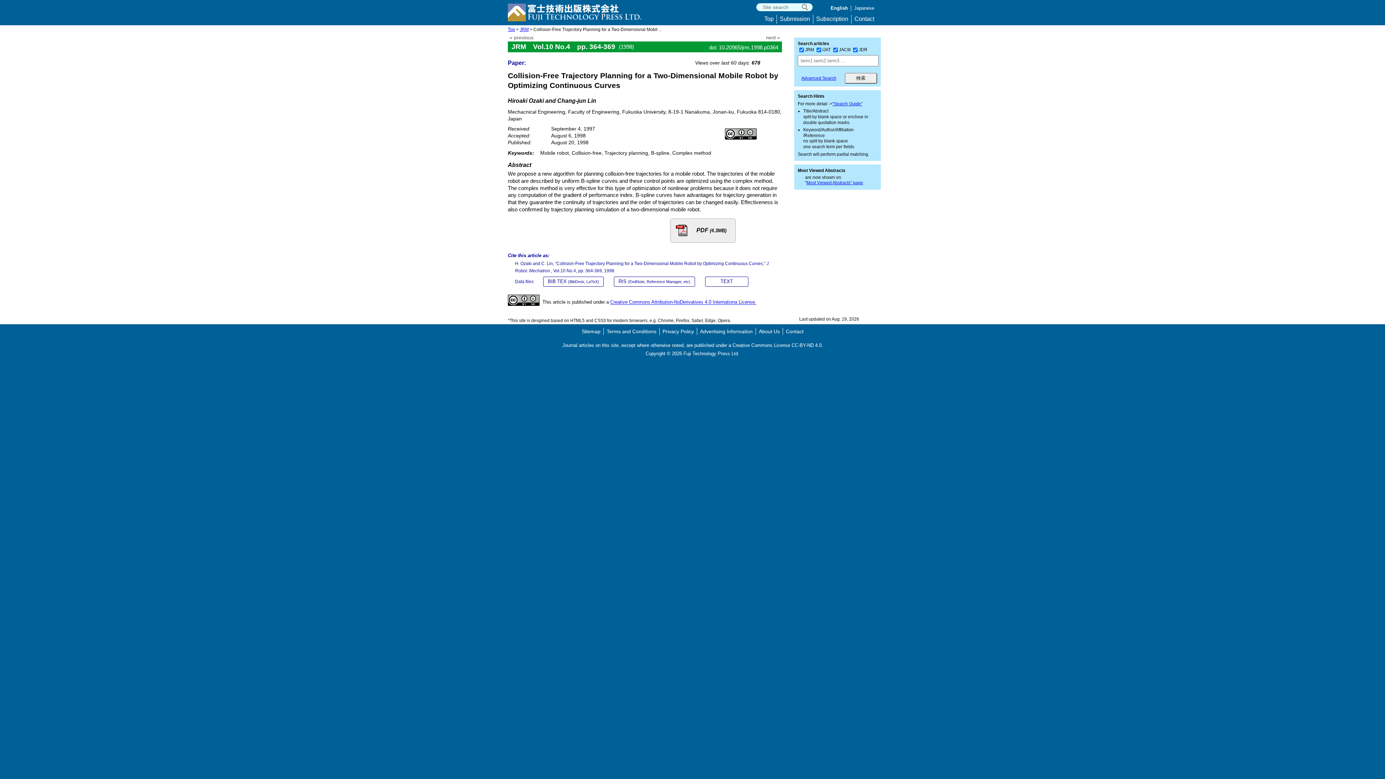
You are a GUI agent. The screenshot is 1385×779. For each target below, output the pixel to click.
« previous (521, 37)
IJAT (826, 49)
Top (769, 19)
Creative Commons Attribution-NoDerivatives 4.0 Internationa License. (683, 302)
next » (773, 37)
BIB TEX (573, 281)
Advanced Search (818, 78)
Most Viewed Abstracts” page (834, 182)
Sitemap (591, 331)
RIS (654, 281)
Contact (864, 19)
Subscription (832, 19)
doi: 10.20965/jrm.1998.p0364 (743, 47)
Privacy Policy (678, 331)
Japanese (864, 8)
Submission (795, 19)
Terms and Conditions (631, 331)
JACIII (844, 49)
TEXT (727, 281)
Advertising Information (726, 331)
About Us (769, 331)
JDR (863, 49)
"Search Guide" (847, 103)
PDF (711, 230)
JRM (524, 29)
